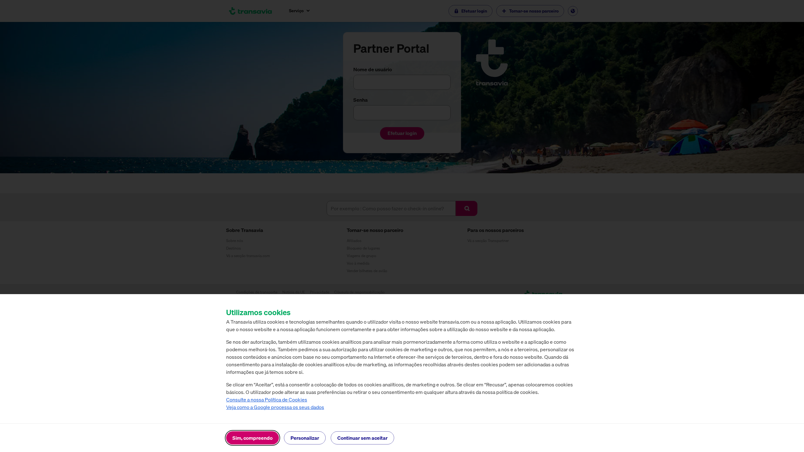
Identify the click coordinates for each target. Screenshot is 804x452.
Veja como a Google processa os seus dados (275, 407)
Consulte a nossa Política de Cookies (266, 400)
